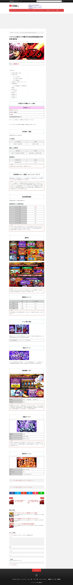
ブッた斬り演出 (14, 90)
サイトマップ (21, 10)
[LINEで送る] (41, 493)
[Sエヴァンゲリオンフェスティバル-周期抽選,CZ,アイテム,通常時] (11, 514)
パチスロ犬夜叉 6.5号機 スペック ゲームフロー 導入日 (22, 487)
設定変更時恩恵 (14, 83)
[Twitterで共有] (18, 493)
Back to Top (36, 570)
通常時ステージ (14, 89)
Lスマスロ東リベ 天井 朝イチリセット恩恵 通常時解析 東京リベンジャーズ (42, 1)
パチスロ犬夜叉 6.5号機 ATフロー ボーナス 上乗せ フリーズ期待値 (33, 501)
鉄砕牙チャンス (14, 97)
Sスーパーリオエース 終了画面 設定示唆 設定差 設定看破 (24, 523)
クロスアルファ (19, 41)
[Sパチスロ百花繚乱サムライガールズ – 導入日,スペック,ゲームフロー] (11, 520)
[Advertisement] (36, 21)
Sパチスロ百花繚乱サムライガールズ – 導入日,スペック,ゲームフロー (26, 518)
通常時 (12, 87)
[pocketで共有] (35, 493)
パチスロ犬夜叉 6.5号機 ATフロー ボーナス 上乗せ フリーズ (23, 480)
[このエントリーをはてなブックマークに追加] (29, 493)
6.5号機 (16, 41)
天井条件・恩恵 (14, 74)
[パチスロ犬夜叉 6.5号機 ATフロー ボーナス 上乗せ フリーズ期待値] (42, 502)
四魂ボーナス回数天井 (17, 78)
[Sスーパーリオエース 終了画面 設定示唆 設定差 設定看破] (11, 525)
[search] (61, 1)
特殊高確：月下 (14, 94)
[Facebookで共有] (12, 493)
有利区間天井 (16, 80)
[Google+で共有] (24, 493)
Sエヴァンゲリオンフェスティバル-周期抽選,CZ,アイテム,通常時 (25, 512)
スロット (23, 41)
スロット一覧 (27, 10)
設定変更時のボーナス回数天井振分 (20, 85)
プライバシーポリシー (41, 10)
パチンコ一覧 (33, 10)
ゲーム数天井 (16, 76)
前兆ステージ (13, 92)
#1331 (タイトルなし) (13, 10)
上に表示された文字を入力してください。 (15, 560)
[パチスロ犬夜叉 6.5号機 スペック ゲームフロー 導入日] (11, 502)
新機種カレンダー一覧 (50, 10)
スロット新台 (12, 41)
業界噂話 (57, 10)
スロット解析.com (39, 582)
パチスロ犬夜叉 (27, 41)
